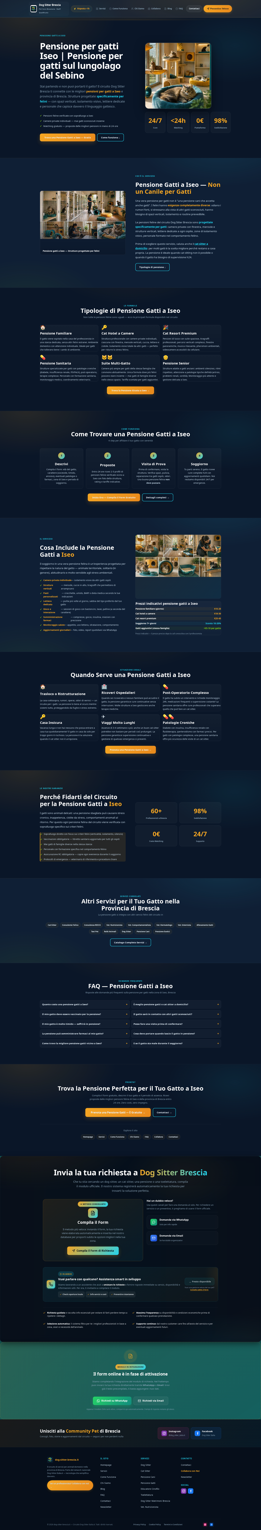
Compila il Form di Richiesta (95, 1250)
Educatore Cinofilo (150, 1488)
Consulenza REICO (92, 925)
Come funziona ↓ (110, 137)
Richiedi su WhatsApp (114, 1400)
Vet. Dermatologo (164, 925)
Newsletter (105, 1506)
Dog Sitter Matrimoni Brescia (155, 1500)
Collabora (158, 1137)
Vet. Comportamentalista (139, 925)
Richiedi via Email (153, 1400)
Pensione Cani (143, 931)
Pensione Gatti (148, 1483)
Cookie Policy (155, 1524)
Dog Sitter (126, 931)
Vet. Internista (184, 925)
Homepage (88, 1137)
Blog (102, 1488)
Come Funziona (117, 1137)
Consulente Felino (70, 925)
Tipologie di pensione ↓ (152, 267)
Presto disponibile (201, 1281)
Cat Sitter (52, 925)
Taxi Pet (94, 931)
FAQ (147, 1137)
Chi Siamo (134, 1137)
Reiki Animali (110, 931)
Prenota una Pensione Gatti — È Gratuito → (118, 1112)
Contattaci (173, 1137)
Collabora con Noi (190, 1470)
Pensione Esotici (162, 931)
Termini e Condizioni (173, 1524)
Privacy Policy (139, 1524)
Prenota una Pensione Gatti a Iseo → (130, 749)
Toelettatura (147, 1494)
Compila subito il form (199, 1290)
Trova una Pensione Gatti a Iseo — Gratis (67, 137)
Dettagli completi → (157, 497)
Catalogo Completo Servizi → (130, 942)
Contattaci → (164, 1112)
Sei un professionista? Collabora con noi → (69, 1485)
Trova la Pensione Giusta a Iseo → (130, 390)
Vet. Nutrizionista (114, 925)
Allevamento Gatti (205, 925)
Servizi (102, 1137)
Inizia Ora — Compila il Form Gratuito (113, 497)
